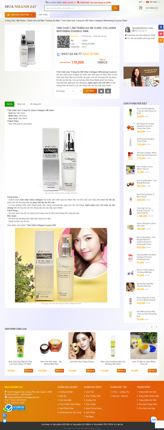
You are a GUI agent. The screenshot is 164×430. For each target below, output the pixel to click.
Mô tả (9, 104)
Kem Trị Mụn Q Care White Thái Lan (144, 362)
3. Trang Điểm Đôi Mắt (146, 400)
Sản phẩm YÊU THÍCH (103, 424)
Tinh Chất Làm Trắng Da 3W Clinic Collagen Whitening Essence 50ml (94, 20)
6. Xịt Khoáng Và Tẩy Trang (69, 412)
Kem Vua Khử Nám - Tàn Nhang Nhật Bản (51, 362)
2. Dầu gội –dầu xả (119, 396)
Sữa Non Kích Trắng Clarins (82, 361)
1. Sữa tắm (89, 392)
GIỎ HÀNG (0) (152, 8)
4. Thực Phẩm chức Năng (69, 404)
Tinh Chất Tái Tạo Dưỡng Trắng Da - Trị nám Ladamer (145, 210)
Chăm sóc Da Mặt (35, 20)
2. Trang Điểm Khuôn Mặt (148, 396)
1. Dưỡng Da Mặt (65, 392)
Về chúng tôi (35, 104)
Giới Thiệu (43, 15)
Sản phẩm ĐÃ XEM (61, 424)
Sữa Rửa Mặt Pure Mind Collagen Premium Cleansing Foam (146, 257)
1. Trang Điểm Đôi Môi (146, 392)
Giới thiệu (45, 424)
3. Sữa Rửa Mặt (64, 400)
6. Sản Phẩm (89, 412)
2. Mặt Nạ (62, 396)
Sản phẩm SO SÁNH (82, 424)
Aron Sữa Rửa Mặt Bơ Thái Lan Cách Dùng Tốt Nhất (146, 111)
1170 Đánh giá (86, 36)
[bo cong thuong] (15, 405)
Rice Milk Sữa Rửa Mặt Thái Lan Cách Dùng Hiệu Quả (147, 313)
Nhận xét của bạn (100, 36)
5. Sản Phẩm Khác (66, 408)
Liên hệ (119, 424)
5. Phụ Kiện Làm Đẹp (146, 408)
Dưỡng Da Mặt (53, 20)
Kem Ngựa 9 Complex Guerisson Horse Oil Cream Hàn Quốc (145, 126)
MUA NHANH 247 (21, 7)
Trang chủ (10, 20)
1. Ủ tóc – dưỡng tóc (119, 392)
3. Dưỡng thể (90, 400)
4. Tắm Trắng (89, 404)
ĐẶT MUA (90, 91)
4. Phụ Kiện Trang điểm (147, 404)
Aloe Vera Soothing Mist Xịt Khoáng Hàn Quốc (113, 362)
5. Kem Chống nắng (92, 408)
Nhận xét (21, 104)
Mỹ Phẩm (21, 20)
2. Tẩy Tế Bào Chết (92, 396)
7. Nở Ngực (89, 416)
